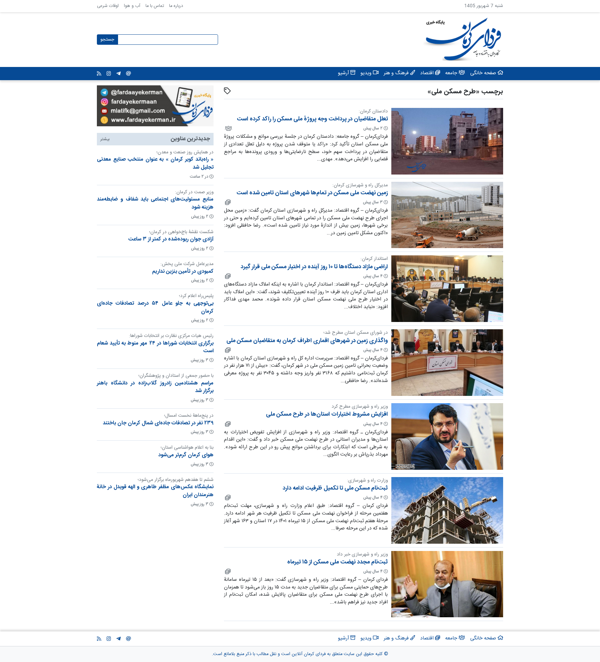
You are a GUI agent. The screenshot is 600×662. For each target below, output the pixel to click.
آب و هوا (132, 6)
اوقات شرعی (108, 6)
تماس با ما (154, 6)
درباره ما (176, 6)
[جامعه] (228, 128)
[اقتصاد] (227, 202)
